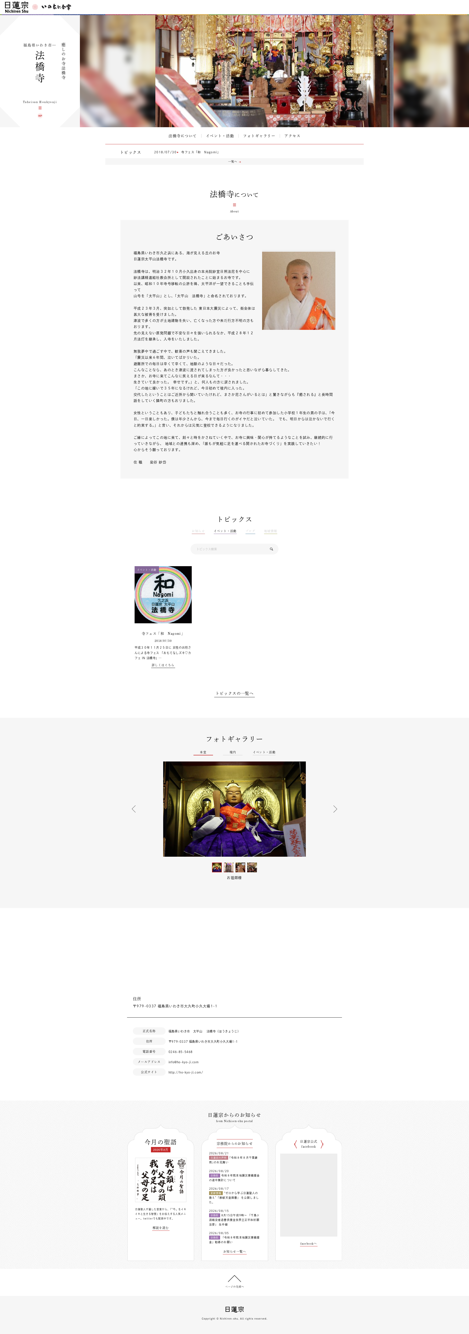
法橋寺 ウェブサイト (40, 115)
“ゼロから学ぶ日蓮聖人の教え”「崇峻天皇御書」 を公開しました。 (234, 1197)
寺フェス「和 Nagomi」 (200, 152)
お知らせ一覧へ (234, 1251)
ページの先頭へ (234, 1286)
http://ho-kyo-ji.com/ (186, 1072)
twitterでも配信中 (154, 1218)
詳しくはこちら (163, 665)
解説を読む (161, 1227)
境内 (233, 752)
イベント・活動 (220, 136)
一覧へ (232, 161)
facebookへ (308, 1243)
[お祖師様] (234, 809)
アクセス (292, 136)
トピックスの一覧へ (234, 693)
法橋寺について (183, 136)
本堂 (203, 752)
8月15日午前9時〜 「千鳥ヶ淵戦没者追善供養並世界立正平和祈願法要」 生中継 (234, 1220)
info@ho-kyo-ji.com (184, 1062)
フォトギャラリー (259, 136)
